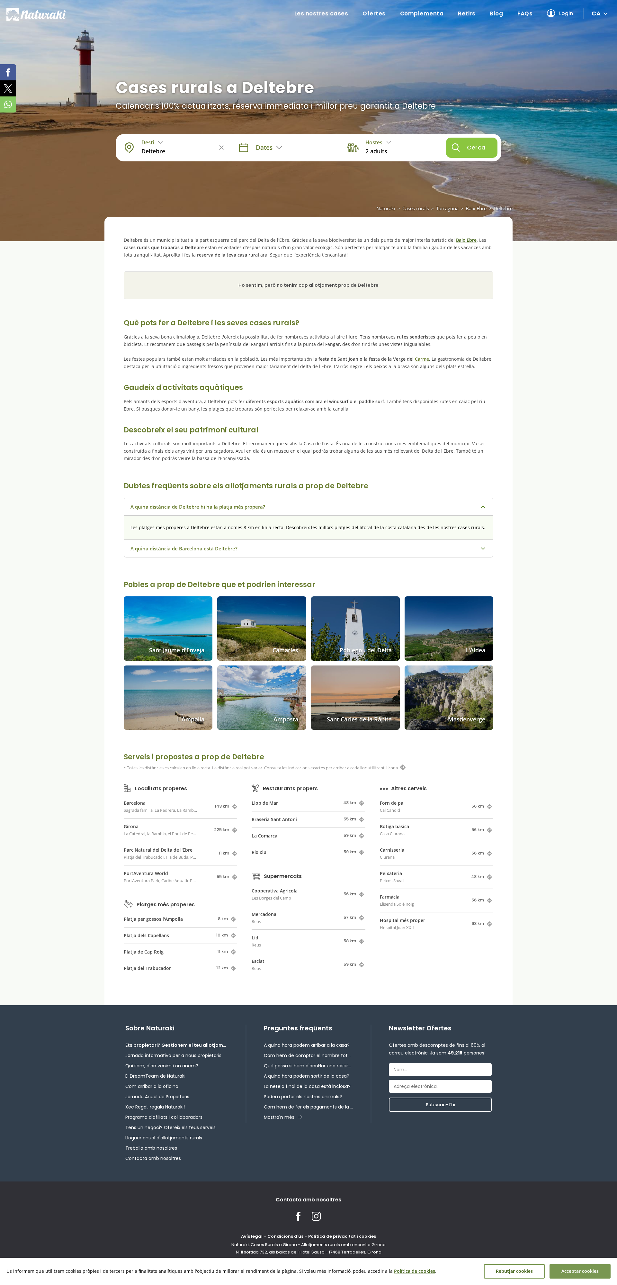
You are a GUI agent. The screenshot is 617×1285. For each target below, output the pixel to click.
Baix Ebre (476, 208)
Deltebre (503, 208)
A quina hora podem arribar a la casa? (307, 1045)
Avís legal (252, 1236)
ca (596, 13)
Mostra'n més (279, 1117)
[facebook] (8, 72)
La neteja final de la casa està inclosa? (307, 1086)
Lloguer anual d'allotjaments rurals (163, 1138)
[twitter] (8, 88)
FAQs (524, 13)
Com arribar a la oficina (151, 1086)
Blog (496, 13)
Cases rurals (415, 208)
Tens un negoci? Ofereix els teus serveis (170, 1127)
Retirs (466, 13)
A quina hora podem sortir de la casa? (306, 1076)
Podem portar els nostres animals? (303, 1096)
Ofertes (374, 13)
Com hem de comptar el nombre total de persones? (308, 1055)
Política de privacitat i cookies (342, 1236)
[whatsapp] (8, 104)
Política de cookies (414, 1271)
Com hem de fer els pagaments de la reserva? (308, 1107)
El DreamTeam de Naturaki (155, 1076)
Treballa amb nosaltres (151, 1148)
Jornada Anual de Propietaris (157, 1096)
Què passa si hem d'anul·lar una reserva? (308, 1066)
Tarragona (447, 208)
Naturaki (385, 208)
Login (566, 13)
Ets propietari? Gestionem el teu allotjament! (176, 1045)
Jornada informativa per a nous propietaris (173, 1055)
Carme (422, 359)
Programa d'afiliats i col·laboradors (163, 1117)
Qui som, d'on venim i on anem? (161, 1066)
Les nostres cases (321, 13)
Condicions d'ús (285, 1236)
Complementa (422, 13)
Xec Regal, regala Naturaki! (155, 1107)
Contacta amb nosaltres (153, 1158)
